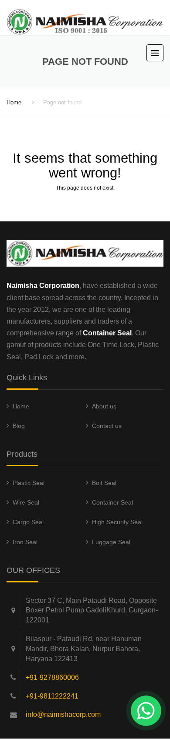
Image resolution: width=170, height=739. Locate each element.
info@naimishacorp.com (63, 714)
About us (104, 406)
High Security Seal (117, 521)
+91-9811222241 (52, 696)
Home (14, 102)
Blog (19, 425)
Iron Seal (25, 541)
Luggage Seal (111, 541)
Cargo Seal (28, 521)
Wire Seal (26, 502)
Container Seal (112, 502)
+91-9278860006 (52, 677)
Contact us (107, 425)
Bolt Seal (104, 482)
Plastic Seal (28, 482)
